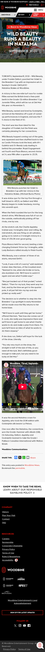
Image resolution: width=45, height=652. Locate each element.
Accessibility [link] (7, 560)
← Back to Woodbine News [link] (22, 27)
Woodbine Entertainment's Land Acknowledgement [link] (22, 601)
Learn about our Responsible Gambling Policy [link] (22, 490)
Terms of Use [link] (8, 553)
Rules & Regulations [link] (11, 557)
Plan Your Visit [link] (8, 515)
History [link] (5, 512)
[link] (8, 7)
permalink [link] (20, 468)
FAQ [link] (4, 523)
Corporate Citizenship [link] (12, 546)
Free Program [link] (34, 5)
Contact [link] (6, 519)
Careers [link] (5, 539)
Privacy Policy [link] (8, 549)
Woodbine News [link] (31, 465)
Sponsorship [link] (7, 542)
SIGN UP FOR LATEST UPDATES (22, 613)
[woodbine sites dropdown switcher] (43, 4)
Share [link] (33, 458)
